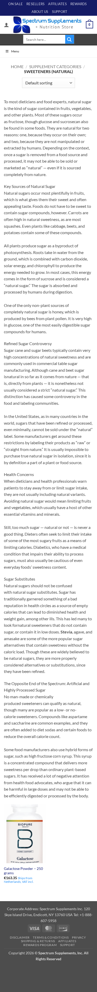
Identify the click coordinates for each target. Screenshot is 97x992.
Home (17, 66)
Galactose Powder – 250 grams (23, 871)
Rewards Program (40, 945)
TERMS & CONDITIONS (51, 937)
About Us (40, 12)
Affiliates (57, 4)
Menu (15, 51)
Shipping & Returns (38, 941)
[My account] (6, 24)
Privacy (79, 937)
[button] (89, 25)
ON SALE (15, 4)
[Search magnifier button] (69, 39)
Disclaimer (20, 937)
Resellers (35, 4)
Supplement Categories (55, 66)
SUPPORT (60, 12)
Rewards (78, 4)
